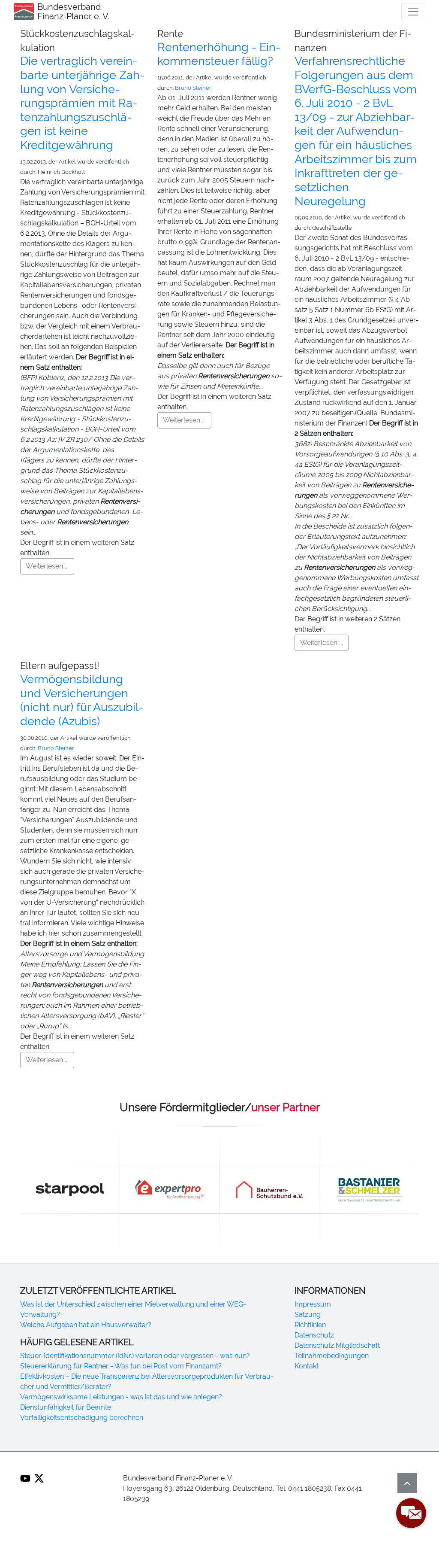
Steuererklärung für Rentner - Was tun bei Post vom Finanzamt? (121, 1366)
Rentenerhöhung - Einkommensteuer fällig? (218, 54)
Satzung (308, 1314)
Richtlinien (310, 1325)
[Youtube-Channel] (25, 1478)
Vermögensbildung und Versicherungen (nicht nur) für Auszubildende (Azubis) (81, 700)
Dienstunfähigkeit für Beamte (65, 1407)
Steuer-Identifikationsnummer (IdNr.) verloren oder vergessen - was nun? (135, 1356)
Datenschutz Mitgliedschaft (337, 1345)
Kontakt (307, 1366)
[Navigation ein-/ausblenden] (413, 11)
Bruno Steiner (193, 88)
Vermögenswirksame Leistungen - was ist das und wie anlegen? (121, 1397)
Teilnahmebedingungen (332, 1356)
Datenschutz (314, 1335)
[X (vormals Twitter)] (39, 1478)
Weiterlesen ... (47, 566)
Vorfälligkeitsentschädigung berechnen (81, 1417)
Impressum (313, 1304)
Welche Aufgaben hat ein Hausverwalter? (85, 1325)
